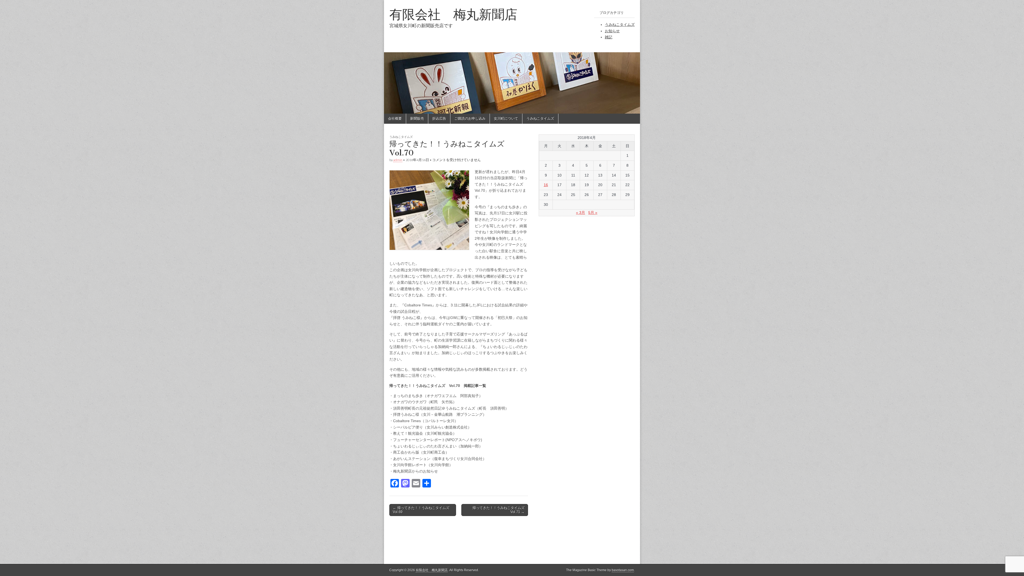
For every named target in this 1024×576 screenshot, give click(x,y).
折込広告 (439, 118)
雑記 (608, 37)
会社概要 (395, 118)
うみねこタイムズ (620, 24)
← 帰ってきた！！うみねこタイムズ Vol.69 (421, 510)
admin (397, 160)
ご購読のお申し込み (470, 118)
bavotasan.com (623, 570)
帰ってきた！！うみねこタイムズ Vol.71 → (499, 510)
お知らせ (612, 31)
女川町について (506, 118)
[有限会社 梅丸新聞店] (512, 57)
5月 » (592, 212)
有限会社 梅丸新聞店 (453, 14)
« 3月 (580, 212)
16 (546, 185)
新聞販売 (417, 118)
